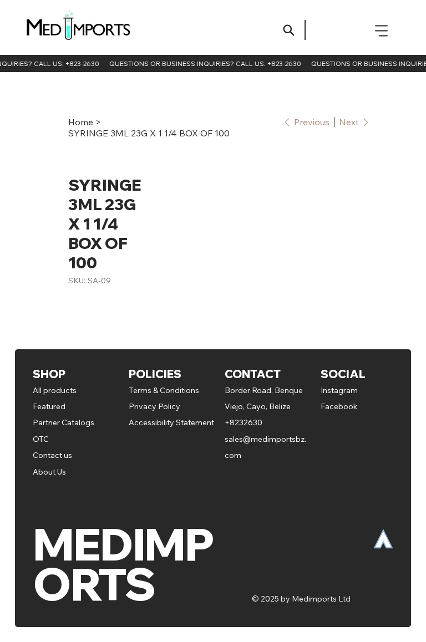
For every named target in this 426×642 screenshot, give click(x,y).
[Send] (288, 30)
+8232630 (243, 422)
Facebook (339, 406)
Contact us (52, 455)
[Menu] (381, 30)
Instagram (339, 390)
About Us (49, 472)
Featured (50, 406)
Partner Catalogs (63, 422)
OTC (41, 439)
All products (55, 390)
